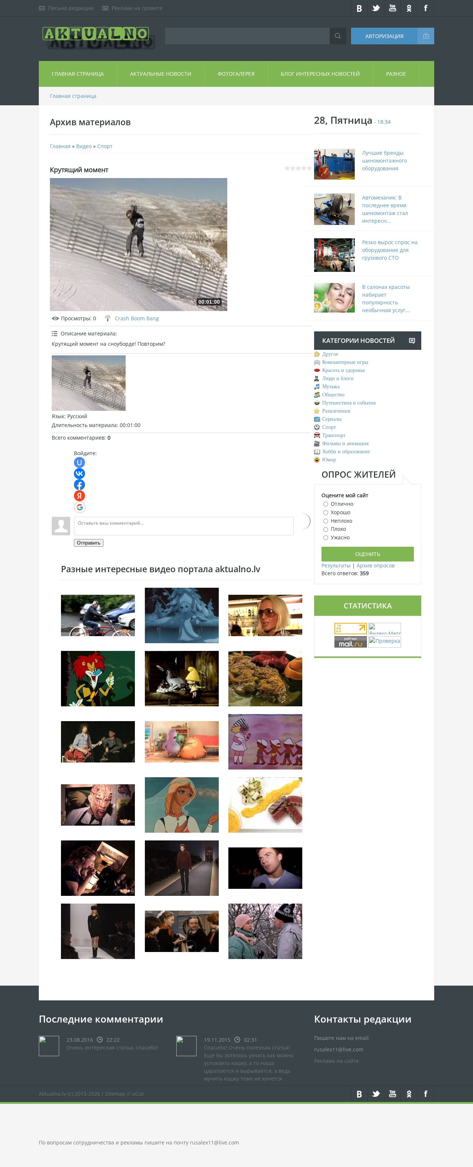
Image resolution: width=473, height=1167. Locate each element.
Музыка (331, 386)
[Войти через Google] (80, 507)
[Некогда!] (265, 930)
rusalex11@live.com (214, 1142)
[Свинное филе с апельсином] (265, 677)
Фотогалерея (236, 73)
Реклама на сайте (336, 1060)
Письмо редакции (70, 7)
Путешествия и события (348, 403)
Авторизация (384, 36)
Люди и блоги (338, 378)
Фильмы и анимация (345, 443)
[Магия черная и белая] (182, 930)
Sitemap (115, 1093)
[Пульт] (182, 740)
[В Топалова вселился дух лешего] (265, 867)
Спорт (105, 146)
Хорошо (340, 512)
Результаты (336, 565)
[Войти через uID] (79, 462)
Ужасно (340, 537)
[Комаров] (265, 740)
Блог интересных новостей (320, 73)
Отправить (89, 543)
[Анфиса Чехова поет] (98, 867)
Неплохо (341, 520)
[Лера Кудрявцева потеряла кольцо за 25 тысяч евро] (265, 614)
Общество (333, 394)
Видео (84, 146)
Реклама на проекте (137, 7)
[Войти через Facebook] (79, 484)
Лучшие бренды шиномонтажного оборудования (384, 160)
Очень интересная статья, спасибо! (112, 1047)
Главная (60, 146)
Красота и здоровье (343, 370)
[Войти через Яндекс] (79, 495)
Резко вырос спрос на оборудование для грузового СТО (390, 250)
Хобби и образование (346, 451)
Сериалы (331, 419)
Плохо (338, 528)
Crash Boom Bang (137, 318)
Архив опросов (376, 565)
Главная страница (78, 73)
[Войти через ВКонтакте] (79, 473)
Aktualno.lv (52, 1093)
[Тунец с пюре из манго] (265, 804)
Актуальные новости (160, 73)
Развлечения (336, 411)
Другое (330, 354)
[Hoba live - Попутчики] (98, 740)
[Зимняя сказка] (182, 614)
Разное (396, 73)
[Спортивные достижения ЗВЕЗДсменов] (98, 614)
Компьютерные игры (345, 362)
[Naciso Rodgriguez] (98, 930)
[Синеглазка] (182, 804)
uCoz (138, 1093)
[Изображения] (89, 383)
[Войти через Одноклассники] (302, 521)
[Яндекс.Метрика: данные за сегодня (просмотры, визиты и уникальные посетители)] (384, 628)
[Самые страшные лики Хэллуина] (98, 804)
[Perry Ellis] (182, 867)
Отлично (342, 503)
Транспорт (334, 435)
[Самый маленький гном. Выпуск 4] (182, 677)
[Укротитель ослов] (98, 677)
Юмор (329, 460)
